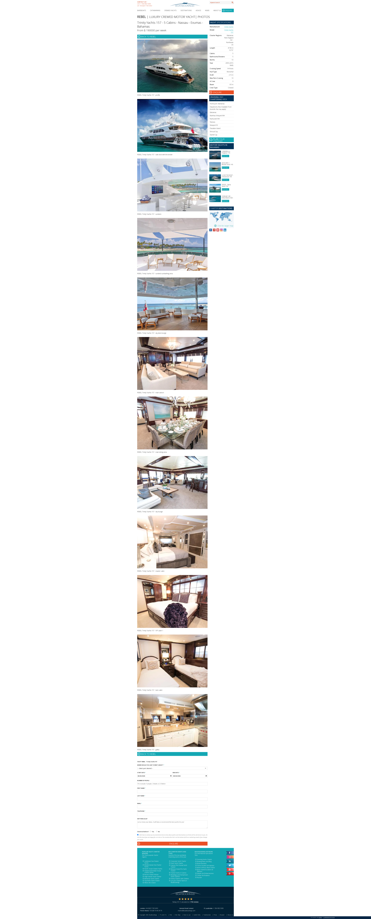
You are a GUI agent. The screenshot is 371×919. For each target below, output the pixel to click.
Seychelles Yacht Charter (152, 881)
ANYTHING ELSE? (142, 819)
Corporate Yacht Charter (178, 861)
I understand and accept (329, 917)
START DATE (141, 772)
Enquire (228, 10)
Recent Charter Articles (151, 874)
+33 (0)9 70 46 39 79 (155, 911)
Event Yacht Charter (177, 863)
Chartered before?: (143, 831)
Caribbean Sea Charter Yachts (151, 862)
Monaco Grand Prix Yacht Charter (179, 870)
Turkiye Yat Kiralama (203, 875)
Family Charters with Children (180, 879)
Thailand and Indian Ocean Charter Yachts (152, 871)
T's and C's (163, 915)
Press (215, 915)
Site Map (177, 915)
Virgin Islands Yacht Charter (152, 876)
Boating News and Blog (204, 861)
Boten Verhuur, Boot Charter (206, 867)
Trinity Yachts (228, 27)
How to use (186, 915)
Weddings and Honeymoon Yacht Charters (179, 875)
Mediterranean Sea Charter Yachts (152, 866)
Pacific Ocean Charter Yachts (153, 869)
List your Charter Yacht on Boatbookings (179, 881)
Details (226, 156)
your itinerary (218, 140)
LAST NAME (141, 796)
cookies (320, 917)
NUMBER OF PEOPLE (143, 780)
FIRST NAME (141, 788)
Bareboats (141, 10)
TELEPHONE (141, 811)
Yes (153, 831)
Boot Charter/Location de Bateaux (205, 870)
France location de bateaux (205, 865)
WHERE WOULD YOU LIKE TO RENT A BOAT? (150, 765)
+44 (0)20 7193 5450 (145, 6)
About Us (217, 10)
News (207, 10)
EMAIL (139, 803)
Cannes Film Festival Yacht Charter (179, 866)
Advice (198, 10)
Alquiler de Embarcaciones (205, 873)
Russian (199, 877)
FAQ (171, 915)
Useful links (197, 915)
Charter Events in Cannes (178, 873)
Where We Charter (150, 883)
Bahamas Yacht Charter (151, 879)
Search (232, 2)
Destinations (186, 10)
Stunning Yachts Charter (204, 859)
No (159, 831)
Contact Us (141, 2)
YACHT (139, 761)
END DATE (176, 772)
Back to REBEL (148, 36)
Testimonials (207, 915)
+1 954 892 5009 (145, 4)
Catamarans (155, 10)
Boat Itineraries (202, 863)
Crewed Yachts (170, 10)
